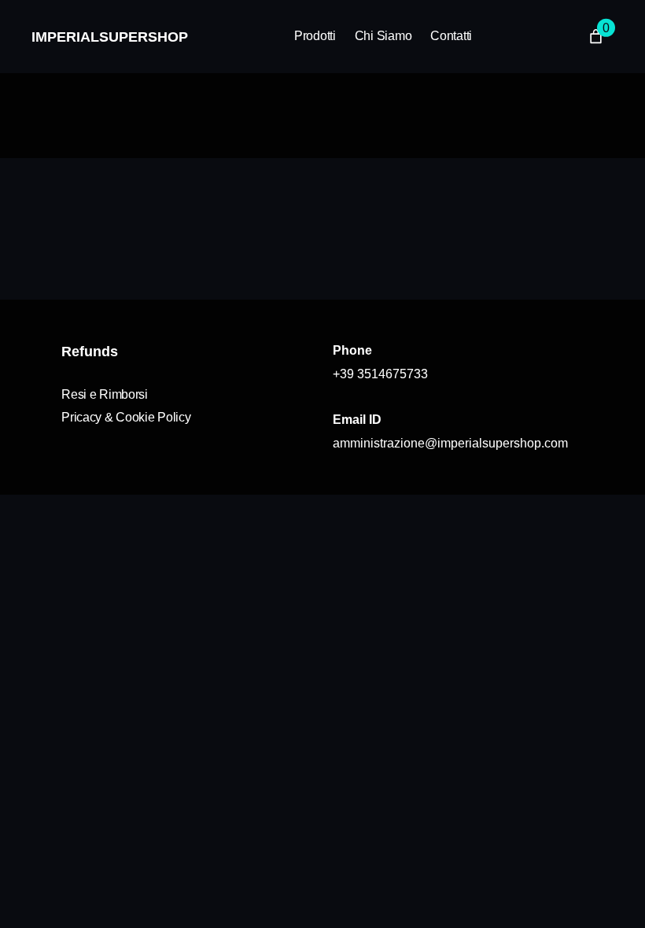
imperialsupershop (109, 37)
